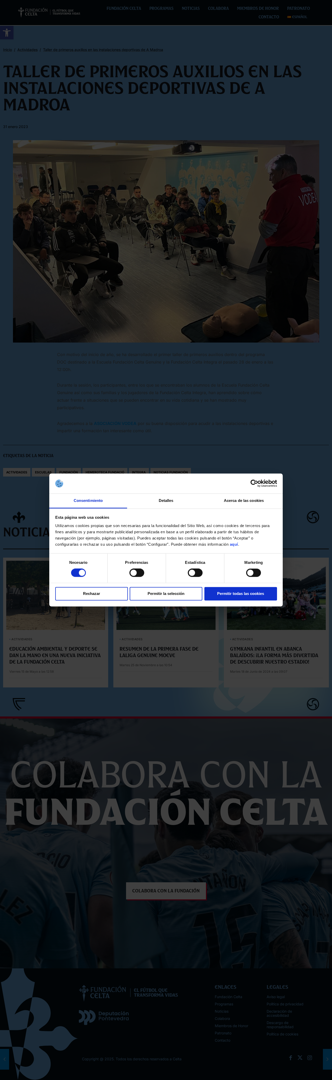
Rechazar (91, 593)
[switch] (136, 573)
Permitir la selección (166, 593)
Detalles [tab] (166, 500)
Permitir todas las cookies (240, 593)
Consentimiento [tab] (88, 500)
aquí (234, 544)
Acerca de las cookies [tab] (244, 500)
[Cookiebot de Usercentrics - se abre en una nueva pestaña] (254, 483)
